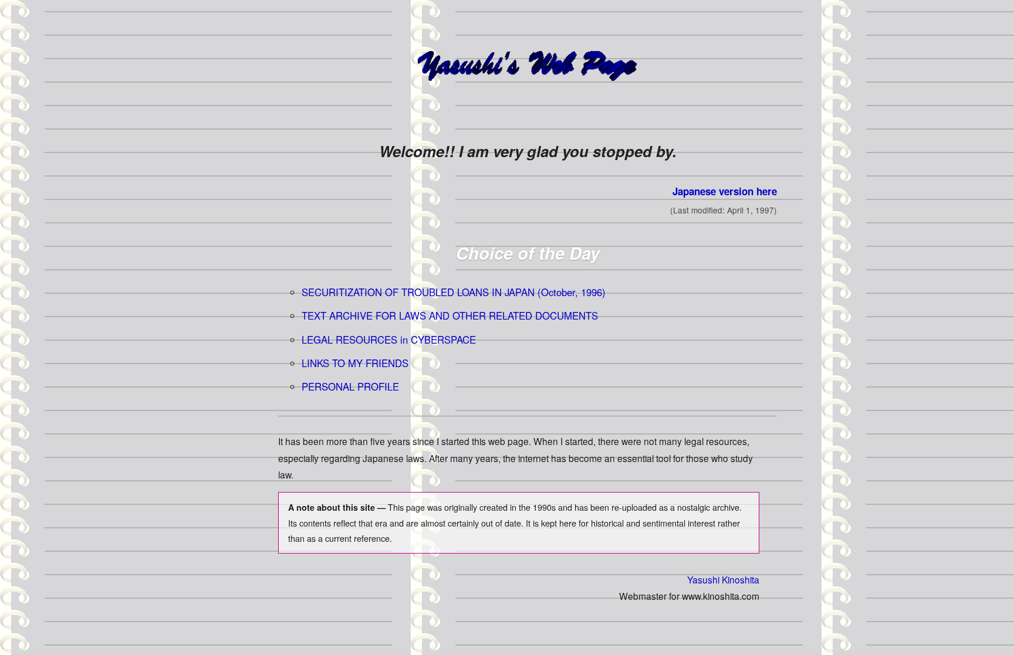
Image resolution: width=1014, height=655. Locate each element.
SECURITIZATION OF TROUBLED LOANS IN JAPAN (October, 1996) (454, 292)
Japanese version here (724, 191)
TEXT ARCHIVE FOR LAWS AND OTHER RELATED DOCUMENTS (450, 315)
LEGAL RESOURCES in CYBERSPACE (389, 339)
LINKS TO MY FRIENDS (355, 363)
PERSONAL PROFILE (350, 386)
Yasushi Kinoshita (723, 579)
